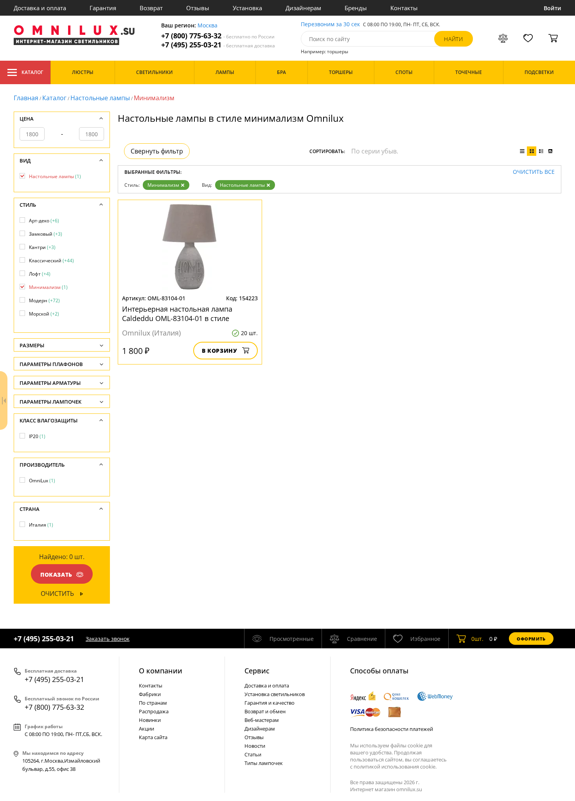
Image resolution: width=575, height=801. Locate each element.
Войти (552, 8)
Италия (41, 524)
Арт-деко (44, 220)
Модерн (44, 300)
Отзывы (197, 8)
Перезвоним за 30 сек (330, 24)
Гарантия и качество (269, 702)
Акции (146, 728)
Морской (44, 313)
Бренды (356, 8)
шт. (477, 638)
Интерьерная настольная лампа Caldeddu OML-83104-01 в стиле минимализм (177, 313)
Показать (56, 574)
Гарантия (103, 8)
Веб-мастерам (261, 719)
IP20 (37, 436)
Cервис (257, 670)
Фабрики (150, 694)
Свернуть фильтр (157, 151)
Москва (207, 25)
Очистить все (534, 172)
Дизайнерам (303, 8)
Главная (26, 98)
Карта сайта (153, 737)
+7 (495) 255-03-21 (218, 44)
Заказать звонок (107, 638)
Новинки (150, 719)
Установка (247, 8)
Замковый (45, 234)
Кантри (42, 247)
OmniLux (42, 480)
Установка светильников (274, 694)
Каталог (32, 72)
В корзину (219, 350)
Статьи (252, 754)
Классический (51, 260)
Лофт (39, 274)
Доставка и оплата (40, 8)
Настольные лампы (100, 98)
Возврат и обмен (265, 711)
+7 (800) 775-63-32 (218, 35)
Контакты (404, 8)
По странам (153, 702)
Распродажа (154, 711)
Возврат (151, 8)
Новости (254, 745)
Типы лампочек (263, 763)
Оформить (531, 639)
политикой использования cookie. (395, 766)
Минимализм (163, 185)
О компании (160, 670)
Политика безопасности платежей (391, 728)
